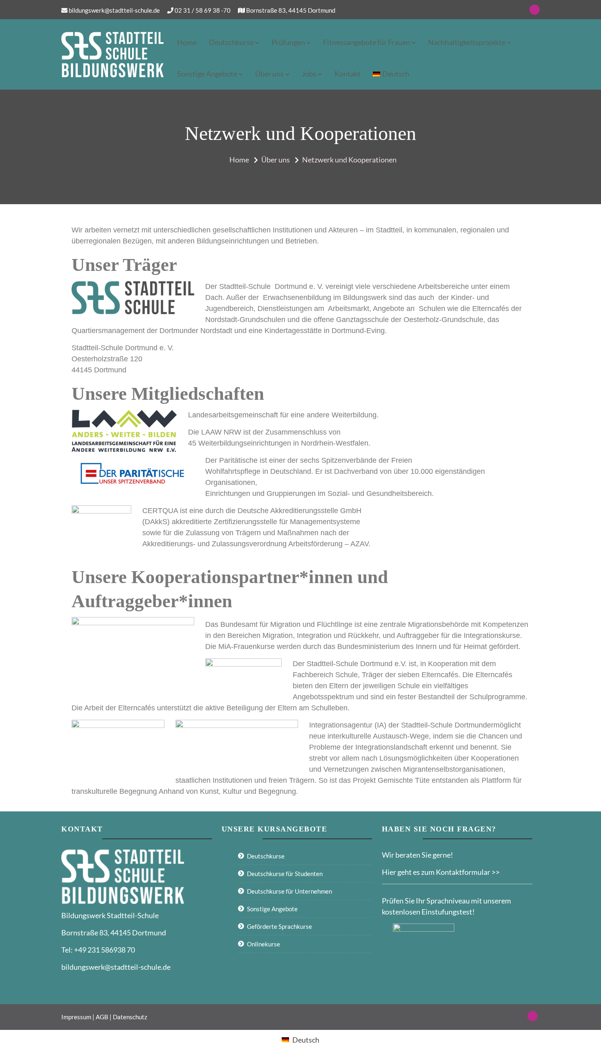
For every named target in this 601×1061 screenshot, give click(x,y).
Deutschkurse (231, 42)
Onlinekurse (263, 944)
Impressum (76, 1016)
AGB (102, 1016)
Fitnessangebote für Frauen (366, 42)
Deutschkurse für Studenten (285, 873)
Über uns (269, 73)
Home (187, 42)
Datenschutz (130, 1016)
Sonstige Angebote (207, 73)
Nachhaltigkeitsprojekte (466, 42)
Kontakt (347, 73)
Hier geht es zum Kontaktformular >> (441, 871)
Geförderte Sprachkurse (279, 926)
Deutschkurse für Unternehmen (289, 891)
